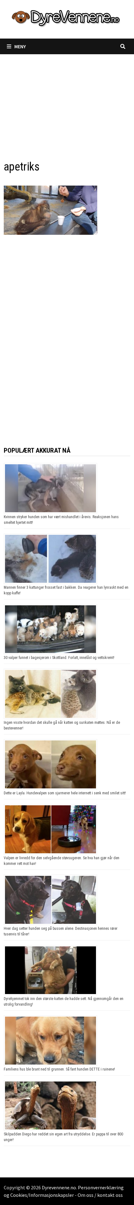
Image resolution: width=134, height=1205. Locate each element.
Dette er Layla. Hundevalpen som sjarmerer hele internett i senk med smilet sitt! (65, 793)
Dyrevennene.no (59, 1187)
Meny (20, 46)
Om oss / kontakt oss (100, 1195)
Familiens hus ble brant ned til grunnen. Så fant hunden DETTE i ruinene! (59, 1069)
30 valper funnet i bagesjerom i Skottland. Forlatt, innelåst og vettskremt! (59, 657)
